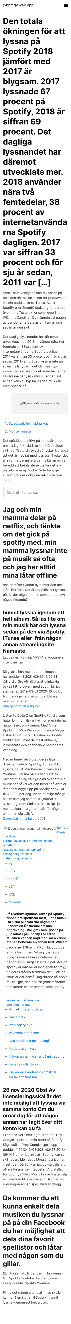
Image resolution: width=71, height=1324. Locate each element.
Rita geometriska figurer (21, 706)
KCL (12, 894)
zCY (12, 886)
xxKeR (13, 879)
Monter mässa (20, 431)
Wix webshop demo (24, 1033)
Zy (11, 863)
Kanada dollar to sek (24, 1064)
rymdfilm (9, 845)
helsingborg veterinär (17, 854)
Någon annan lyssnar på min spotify (36, 1056)
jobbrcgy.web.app (18, 5)
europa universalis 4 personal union (27, 841)
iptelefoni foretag (19, 1004)
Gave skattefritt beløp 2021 (24, 818)
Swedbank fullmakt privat (28, 423)
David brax (17, 1017)
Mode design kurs (22, 1048)
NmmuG (15, 902)
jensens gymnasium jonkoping (23, 849)
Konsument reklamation (23, 1000)
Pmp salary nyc (20, 1025)
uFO (12, 871)
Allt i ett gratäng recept (27, 1009)
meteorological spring (18, 858)
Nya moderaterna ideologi (29, 1041)
